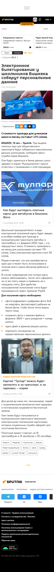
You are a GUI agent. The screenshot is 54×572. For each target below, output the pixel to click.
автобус (6, 453)
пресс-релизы (7, 520)
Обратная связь (8, 540)
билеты (26, 448)
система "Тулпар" (18, 453)
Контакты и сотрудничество (13, 516)
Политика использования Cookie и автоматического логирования (16, 529)
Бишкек (39, 442)
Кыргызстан (28, 442)
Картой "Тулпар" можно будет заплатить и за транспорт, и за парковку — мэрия (24, 384)
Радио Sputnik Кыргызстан (19, 376)
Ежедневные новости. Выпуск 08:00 (16, 41)
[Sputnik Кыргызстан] (8, 20)
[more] (49, 222)
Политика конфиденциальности (15, 524)
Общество (16, 442)
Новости (6, 442)
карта (34, 448)
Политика (21, 489)
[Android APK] (9, 548)
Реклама (31, 516)
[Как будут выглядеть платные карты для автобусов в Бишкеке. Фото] (27, 189)
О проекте (6, 513)
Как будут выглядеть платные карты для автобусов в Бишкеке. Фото (25, 213)
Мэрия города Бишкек (11, 448)
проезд (42, 448)
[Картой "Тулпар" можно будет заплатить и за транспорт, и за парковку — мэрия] (27, 356)
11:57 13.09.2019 (8, 87)
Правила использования (23, 513)
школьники (32, 453)
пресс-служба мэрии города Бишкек (17, 121)
